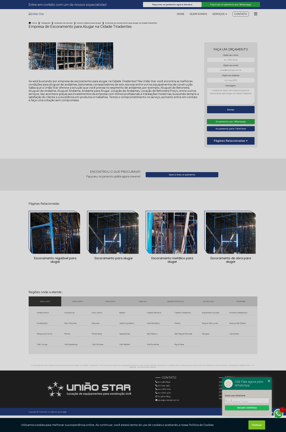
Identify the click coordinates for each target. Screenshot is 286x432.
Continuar (257, 425)
